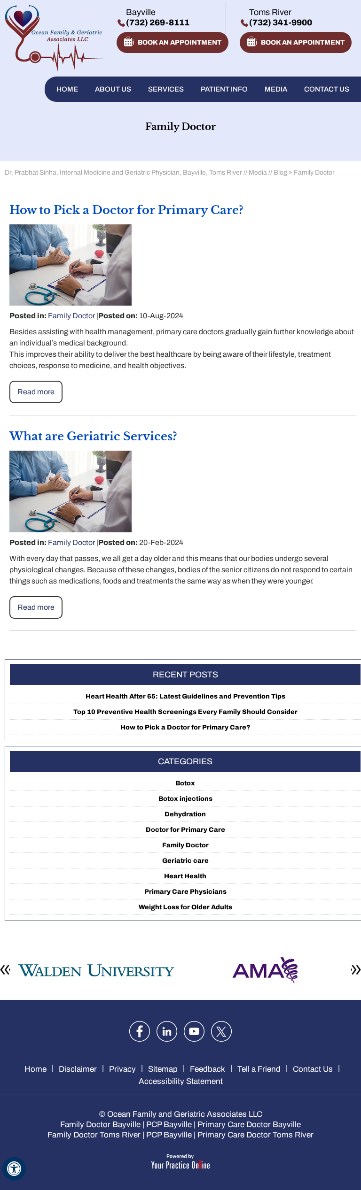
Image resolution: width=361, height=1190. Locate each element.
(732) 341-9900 (280, 22)
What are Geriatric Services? (93, 436)
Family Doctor (71, 316)
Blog (280, 172)
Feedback (207, 1069)
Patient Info (224, 89)
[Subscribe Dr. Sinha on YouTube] (194, 1031)
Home (67, 89)
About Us (113, 89)
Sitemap (163, 1069)
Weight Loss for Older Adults (185, 907)
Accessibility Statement (181, 1081)
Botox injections (185, 798)
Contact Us (326, 89)
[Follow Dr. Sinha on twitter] (221, 1031)
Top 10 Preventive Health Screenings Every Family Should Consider (185, 711)
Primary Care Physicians (185, 891)
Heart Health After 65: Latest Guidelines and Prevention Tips (185, 696)
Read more (36, 392)
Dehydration (185, 814)
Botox (185, 783)
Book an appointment (179, 42)
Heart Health (185, 876)
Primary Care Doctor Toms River (255, 1134)
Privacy (122, 1069)
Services (166, 89)
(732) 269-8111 (157, 22)
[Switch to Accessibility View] (14, 1169)
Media (276, 89)
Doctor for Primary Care (185, 829)
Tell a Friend (259, 1069)
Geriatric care (185, 860)
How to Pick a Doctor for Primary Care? (126, 210)
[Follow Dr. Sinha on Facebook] (139, 1031)
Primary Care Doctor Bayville (249, 1124)
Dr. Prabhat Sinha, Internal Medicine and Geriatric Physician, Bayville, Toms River (123, 172)
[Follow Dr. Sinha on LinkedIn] (167, 1031)
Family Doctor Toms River (94, 1134)
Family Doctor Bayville (100, 1124)
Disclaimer (78, 1069)
